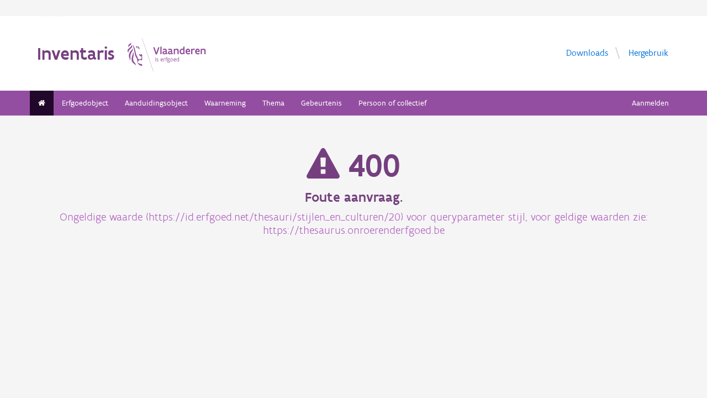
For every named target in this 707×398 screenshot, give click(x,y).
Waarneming (225, 103)
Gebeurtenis (321, 103)
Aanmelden (650, 103)
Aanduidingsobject (156, 103)
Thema (273, 103)
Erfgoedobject (85, 103)
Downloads (587, 53)
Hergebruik (648, 53)
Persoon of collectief (392, 103)
